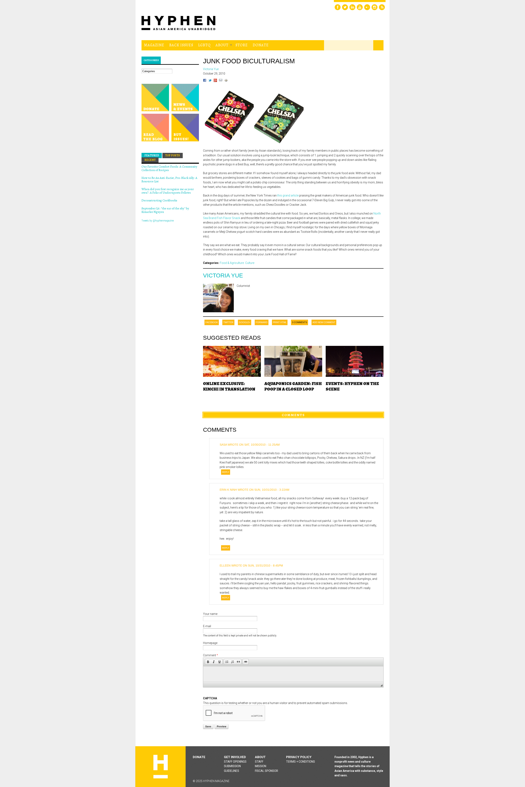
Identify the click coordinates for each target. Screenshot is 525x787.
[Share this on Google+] (215, 81)
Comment (210, 655)
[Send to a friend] (220, 81)
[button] (208, 661)
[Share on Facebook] (204, 81)
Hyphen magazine (160, 766)
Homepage (210, 643)
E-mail (207, 626)
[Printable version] (226, 81)
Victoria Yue (223, 275)
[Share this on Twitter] (210, 81)
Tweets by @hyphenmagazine (158, 220)
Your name (210, 614)
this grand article (288, 195)
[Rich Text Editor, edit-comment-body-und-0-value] (293, 674)
